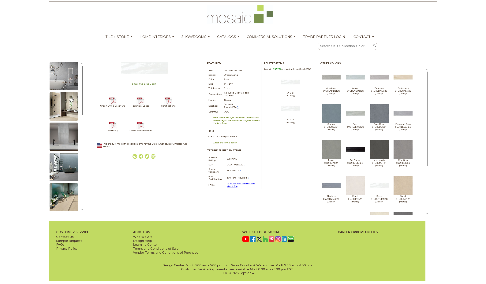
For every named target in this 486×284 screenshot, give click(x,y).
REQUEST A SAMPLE (144, 84)
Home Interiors (155, 37)
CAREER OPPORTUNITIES (358, 232)
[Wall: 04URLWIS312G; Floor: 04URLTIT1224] (64, 90)
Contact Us (65, 237)
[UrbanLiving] (113, 103)
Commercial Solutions (269, 37)
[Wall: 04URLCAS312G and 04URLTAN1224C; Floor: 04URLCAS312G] (64, 121)
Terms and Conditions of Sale (155, 248)
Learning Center (145, 244)
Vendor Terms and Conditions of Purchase (165, 252)
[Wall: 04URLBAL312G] (64, 151)
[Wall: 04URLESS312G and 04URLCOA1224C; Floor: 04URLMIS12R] (64, 181)
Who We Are (142, 237)
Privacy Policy (66, 248)
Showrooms (193, 37)
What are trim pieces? (225, 142)
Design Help (142, 241)
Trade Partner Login (324, 37)
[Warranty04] (113, 128)
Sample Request (69, 241)
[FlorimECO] (168, 103)
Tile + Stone (117, 37)
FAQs (60, 244)
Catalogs (226, 37)
